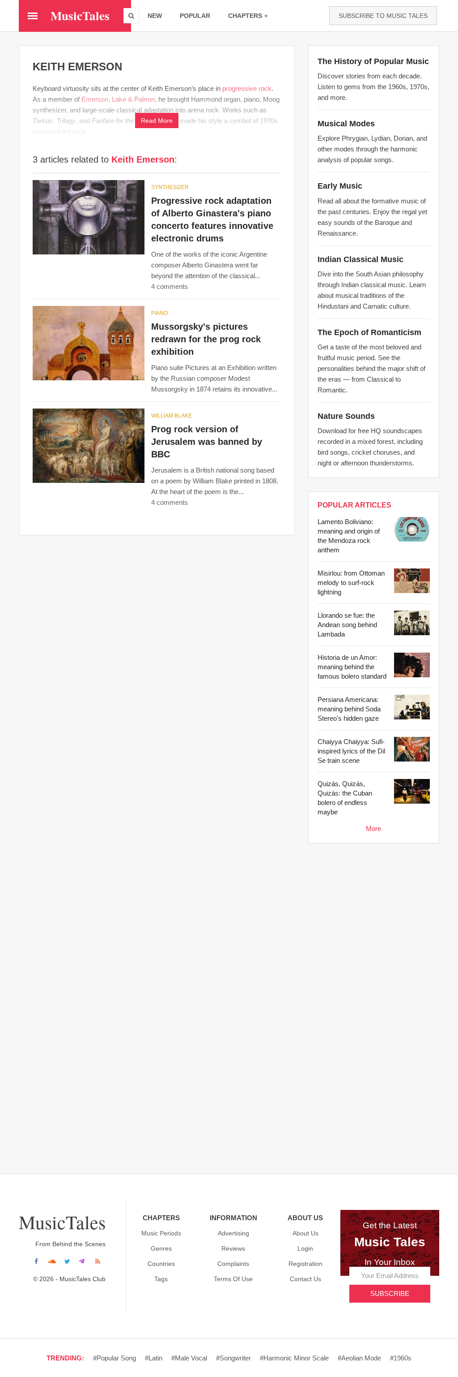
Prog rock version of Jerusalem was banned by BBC (206, 441)
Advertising (233, 1233)
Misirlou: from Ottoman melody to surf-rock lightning (351, 582)
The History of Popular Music (373, 61)
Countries (161, 1263)
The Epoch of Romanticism (369, 332)
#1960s (400, 1358)
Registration (305, 1263)
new (155, 15)
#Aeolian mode (359, 1358)
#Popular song (114, 1358)
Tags (161, 1278)
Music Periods (161, 1233)
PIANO (159, 313)
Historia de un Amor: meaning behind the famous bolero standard (352, 667)
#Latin (153, 1358)
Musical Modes (346, 123)
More (373, 828)
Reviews (233, 1248)
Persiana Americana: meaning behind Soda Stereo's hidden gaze (349, 709)
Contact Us (305, 1278)
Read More (157, 120)
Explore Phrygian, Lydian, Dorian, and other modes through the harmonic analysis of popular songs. (372, 149)
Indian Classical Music (360, 259)
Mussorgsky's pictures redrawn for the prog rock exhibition (206, 339)
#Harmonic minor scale (294, 1358)
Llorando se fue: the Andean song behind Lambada (347, 624)
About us (305, 1233)
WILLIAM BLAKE (171, 416)
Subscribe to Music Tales (383, 15)
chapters (245, 15)
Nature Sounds (346, 416)
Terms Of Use (233, 1278)
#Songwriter (233, 1358)
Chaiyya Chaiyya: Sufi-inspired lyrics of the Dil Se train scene (351, 751)
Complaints (233, 1263)
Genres (161, 1248)
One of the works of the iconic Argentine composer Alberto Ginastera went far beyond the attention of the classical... (209, 265)
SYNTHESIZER (170, 187)
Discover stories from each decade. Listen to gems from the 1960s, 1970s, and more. (373, 86)
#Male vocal (189, 1358)
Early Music (340, 185)
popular (195, 15)
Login (305, 1248)
